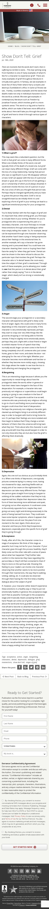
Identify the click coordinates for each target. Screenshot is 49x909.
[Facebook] (19, 667)
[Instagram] (21, 871)
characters (6, 659)
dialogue (31, 659)
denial (14, 659)
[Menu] (45, 8)
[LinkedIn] (43, 667)
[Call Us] (38, 5)
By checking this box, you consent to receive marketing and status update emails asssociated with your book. (23, 834)
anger (25, 657)
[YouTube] (39, 871)
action (19, 657)
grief (38, 659)
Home (10, 46)
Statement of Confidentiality (39, 903)
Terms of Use (10, 819)
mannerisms (7, 662)
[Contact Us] (32, 5)
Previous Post (38, 676)
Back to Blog (22, 676)
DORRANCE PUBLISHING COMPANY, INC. (24, 875)
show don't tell (18, 662)
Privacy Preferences (31, 905)
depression (22, 659)
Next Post (9, 676)
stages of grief (31, 662)
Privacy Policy (20, 816)
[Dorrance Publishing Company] (6, 5)
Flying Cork (22, 905)
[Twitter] (31, 667)
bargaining (33, 657)
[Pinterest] (37, 667)
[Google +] (25, 667)
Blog (17, 46)
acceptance (11, 657)
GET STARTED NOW (23, 847)
